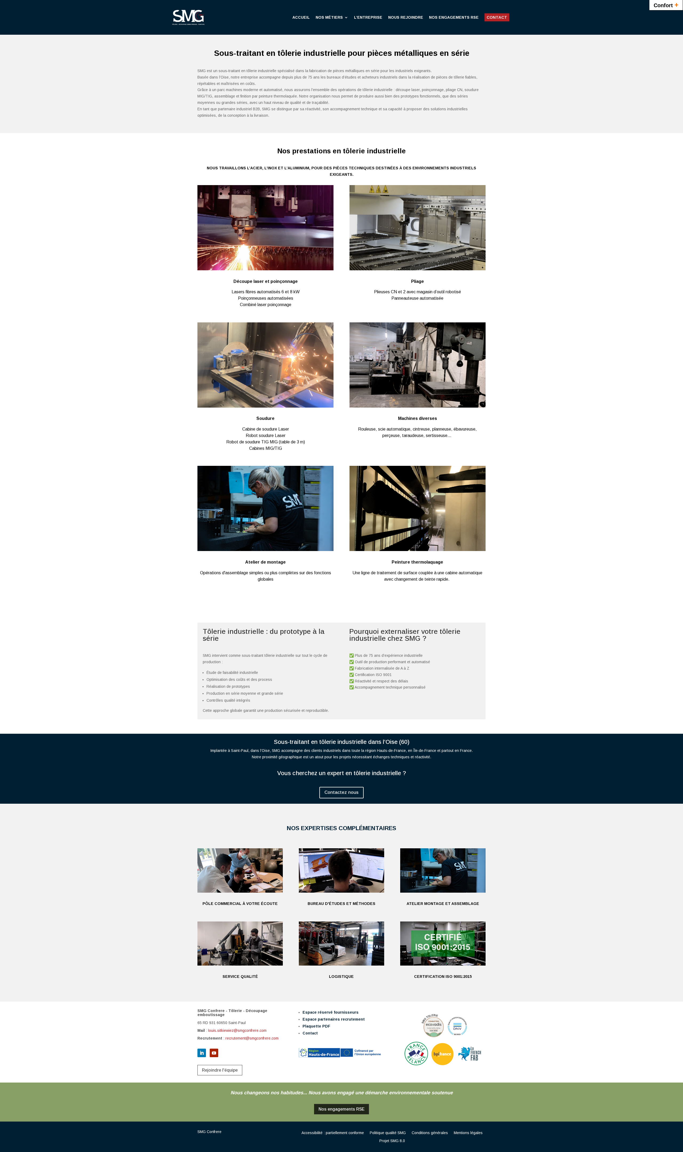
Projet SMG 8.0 (392, 1141)
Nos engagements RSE (341, 1109)
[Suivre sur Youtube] (214, 1053)
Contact (310, 1033)
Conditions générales (430, 1133)
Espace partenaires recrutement (334, 1019)
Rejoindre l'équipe (220, 1070)
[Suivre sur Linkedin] (201, 1053)
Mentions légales (468, 1133)
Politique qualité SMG (388, 1133)
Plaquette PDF (316, 1026)
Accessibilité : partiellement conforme (332, 1133)
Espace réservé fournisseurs (331, 1012)
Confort (666, 5)
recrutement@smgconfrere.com (252, 1038)
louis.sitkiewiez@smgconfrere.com (237, 1030)
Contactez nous (341, 792)
